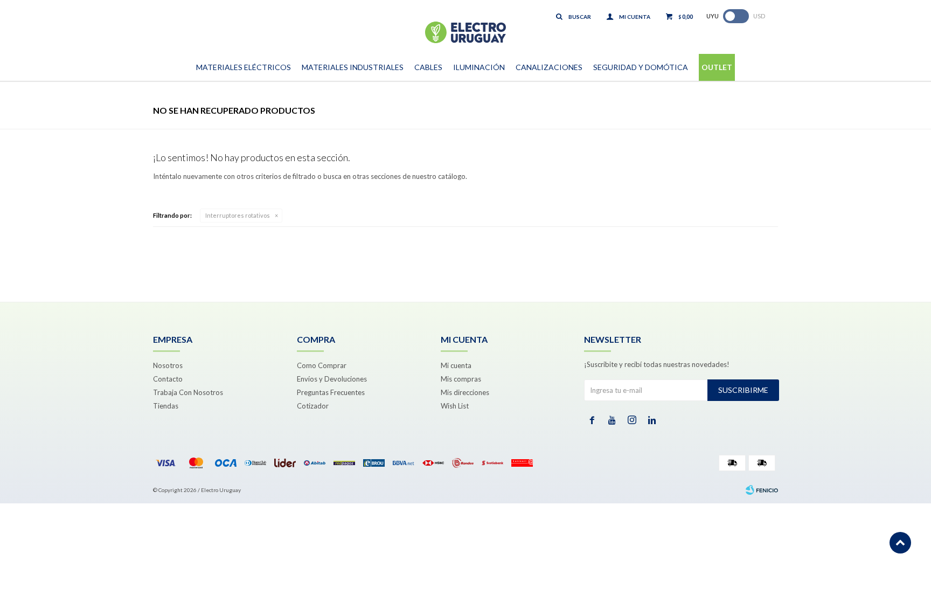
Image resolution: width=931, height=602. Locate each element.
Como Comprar (321, 365)
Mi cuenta (456, 365)
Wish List (455, 406)
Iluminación (479, 67)
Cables (428, 67)
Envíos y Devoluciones (332, 379)
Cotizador (313, 406)
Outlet (716, 67)
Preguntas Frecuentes (331, 392)
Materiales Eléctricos (243, 67)
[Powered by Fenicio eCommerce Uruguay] (762, 490)
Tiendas (165, 406)
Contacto (168, 379)
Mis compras (461, 379)
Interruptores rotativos (237, 215)
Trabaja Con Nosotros (188, 392)
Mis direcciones (465, 392)
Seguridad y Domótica (640, 67)
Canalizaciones (549, 67)
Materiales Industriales (353, 67)
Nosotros (168, 365)
